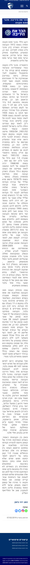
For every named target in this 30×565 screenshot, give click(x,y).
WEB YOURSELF (15, 561)
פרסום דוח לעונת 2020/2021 (10, 563)
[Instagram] (22, 510)
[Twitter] (19, 510)
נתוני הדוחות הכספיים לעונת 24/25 (20, 543)
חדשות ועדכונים (23, 12)
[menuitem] (24, 0)
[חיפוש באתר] (26, 6)
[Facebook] (16, 510)
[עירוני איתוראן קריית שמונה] (17, 6)
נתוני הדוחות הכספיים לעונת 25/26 (20, 548)
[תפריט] (22, 6)
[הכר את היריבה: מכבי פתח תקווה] (15, 33)
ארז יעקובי (5, 561)
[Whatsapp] (26, 510)
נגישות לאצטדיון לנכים (22, 563)
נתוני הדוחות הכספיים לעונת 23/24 (20, 545)
